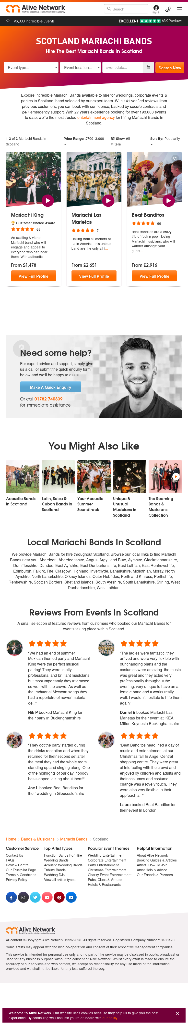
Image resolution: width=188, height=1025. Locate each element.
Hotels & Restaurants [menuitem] (104, 884)
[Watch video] (48, 200)
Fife (50, 571)
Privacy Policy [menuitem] (16, 879)
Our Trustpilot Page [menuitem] (21, 869)
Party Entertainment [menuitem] (103, 864)
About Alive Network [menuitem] (152, 855)
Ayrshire (135, 560)
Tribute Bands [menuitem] (55, 869)
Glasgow (62, 571)
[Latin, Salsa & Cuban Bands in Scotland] (58, 476)
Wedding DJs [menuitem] (54, 874)
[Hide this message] (177, 1013)
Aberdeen (48, 560)
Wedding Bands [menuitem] (56, 860)
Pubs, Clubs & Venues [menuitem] (105, 879)
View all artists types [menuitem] (59, 879)
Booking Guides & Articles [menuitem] (157, 860)
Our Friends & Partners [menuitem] (155, 874)
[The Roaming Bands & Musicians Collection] (165, 476)
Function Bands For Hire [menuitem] (63, 855)
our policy (110, 1017)
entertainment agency (96, 117)
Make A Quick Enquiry (50, 387)
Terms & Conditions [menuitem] (21, 874)
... (44, 256)
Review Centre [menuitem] (17, 864)
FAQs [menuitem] (10, 860)
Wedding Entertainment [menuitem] (106, 855)
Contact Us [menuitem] (14, 855)
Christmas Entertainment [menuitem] (107, 869)
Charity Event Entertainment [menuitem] (109, 874)
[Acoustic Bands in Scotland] (22, 476)
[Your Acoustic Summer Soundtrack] (94, 476)
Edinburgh (22, 571)
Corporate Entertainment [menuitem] (107, 860)
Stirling (163, 582)
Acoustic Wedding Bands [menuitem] (63, 864)
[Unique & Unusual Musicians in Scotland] (129, 476)
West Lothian (108, 587)
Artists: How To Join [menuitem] (152, 864)
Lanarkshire (120, 571)
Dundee (46, 565)
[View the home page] (35, 9)
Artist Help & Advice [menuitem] (152, 869)
